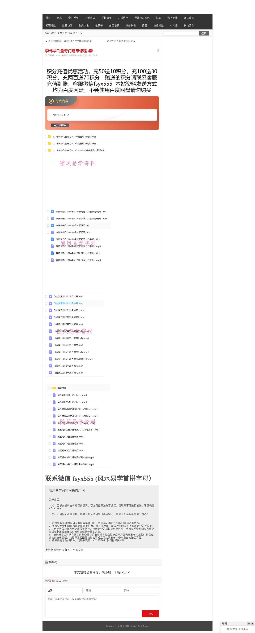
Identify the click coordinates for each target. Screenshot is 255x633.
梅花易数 (189, 25)
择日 (144, 25)
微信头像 (131, 25)
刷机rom (145, 626)
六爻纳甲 (123, 17)
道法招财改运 (142, 17)
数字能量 (172, 17)
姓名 (158, 17)
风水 (59, 17)
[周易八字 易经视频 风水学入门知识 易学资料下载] (59, 7)
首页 (48, 17)
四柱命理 (189, 17)
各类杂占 (84, 25)
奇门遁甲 (73, 17)
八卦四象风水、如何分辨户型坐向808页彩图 (70, 41)
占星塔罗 (114, 25)
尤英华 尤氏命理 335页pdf (120, 41)
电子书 (99, 25)
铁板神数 (159, 25)
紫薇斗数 (51, 25)
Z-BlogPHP (123, 626)
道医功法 (67, 25)
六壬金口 (90, 17)
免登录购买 (60, 125)
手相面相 (106, 17)
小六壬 (174, 25)
